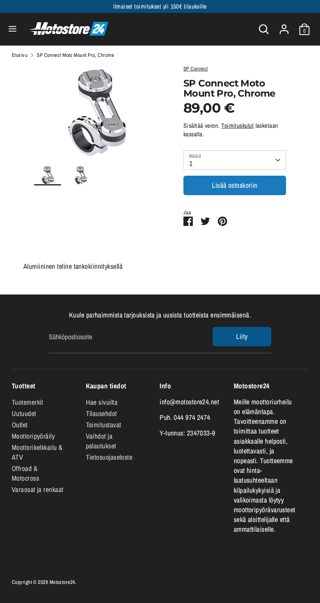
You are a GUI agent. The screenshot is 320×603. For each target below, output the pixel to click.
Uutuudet (24, 413)
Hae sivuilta (101, 402)
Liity (241, 336)
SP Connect (195, 68)
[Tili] (284, 26)
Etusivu (19, 54)
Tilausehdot (101, 413)
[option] (97, 115)
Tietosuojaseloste (109, 457)
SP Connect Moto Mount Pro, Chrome (75, 54)
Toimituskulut (237, 126)
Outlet (20, 425)
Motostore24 (62, 581)
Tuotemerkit (27, 402)
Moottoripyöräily (33, 436)
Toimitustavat (103, 425)
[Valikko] (12, 29)
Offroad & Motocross (25, 473)
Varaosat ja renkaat (38, 489)
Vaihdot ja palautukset (101, 441)
